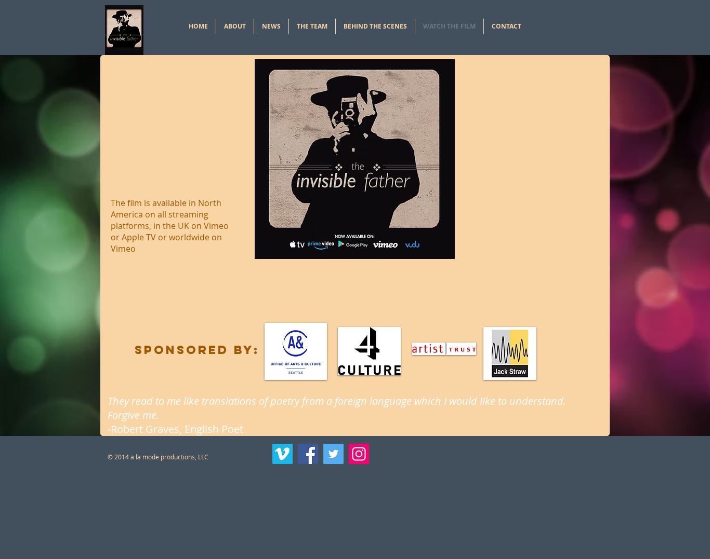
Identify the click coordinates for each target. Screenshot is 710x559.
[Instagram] (359, 454)
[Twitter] (333, 454)
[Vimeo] (282, 454)
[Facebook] (308, 454)
